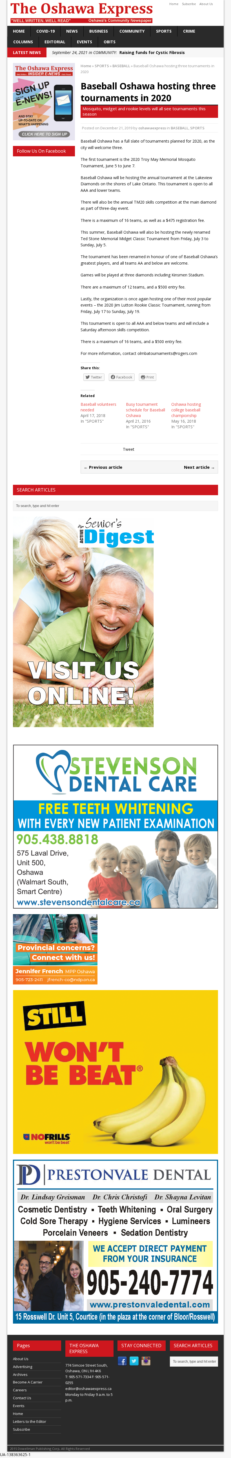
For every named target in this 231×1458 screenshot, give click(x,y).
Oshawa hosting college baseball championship (186, 410)
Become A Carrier (28, 1382)
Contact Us (22, 1397)
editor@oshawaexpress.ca (88, 1388)
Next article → (199, 467)
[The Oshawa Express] (115, 13)
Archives (20, 1374)
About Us (206, 4)
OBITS (109, 41)
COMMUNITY (132, 31)
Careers (20, 1389)
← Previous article (103, 467)
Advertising (22, 1366)
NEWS (72, 31)
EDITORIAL (55, 41)
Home (173, 4)
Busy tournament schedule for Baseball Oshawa (145, 410)
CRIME (189, 31)
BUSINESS (98, 31)
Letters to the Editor (29, 1421)
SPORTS (164, 31)
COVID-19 (45, 31)
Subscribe (189, 4)
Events (84, 41)
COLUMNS (23, 41)
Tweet (128, 449)
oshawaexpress (152, 127)
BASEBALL (179, 127)
